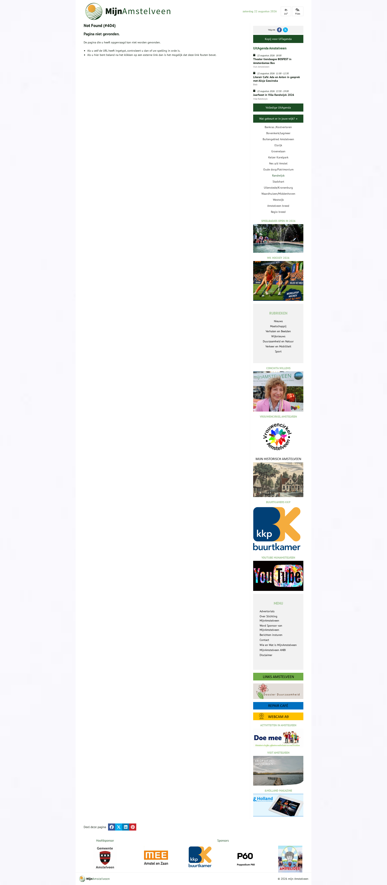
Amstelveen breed (278, 206)
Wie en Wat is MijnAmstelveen (278, 645)
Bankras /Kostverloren (278, 127)
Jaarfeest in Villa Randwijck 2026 (273, 95)
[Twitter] (285, 29)
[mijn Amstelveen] (130, 11)
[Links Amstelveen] (278, 676)
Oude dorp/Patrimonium (278, 169)
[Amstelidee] (290, 859)
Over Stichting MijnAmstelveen (269, 618)
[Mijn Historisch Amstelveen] (278, 477)
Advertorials (267, 611)
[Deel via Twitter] (118, 827)
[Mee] (156, 858)
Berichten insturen (271, 635)
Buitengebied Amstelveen (278, 139)
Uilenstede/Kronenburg (278, 187)
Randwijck (278, 175)
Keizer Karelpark (278, 157)
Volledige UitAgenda (278, 107)
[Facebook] (279, 29)
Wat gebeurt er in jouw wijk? (277, 118)
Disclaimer (266, 655)
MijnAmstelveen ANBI (273, 650)
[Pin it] (132, 827)
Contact (264, 640)
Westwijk (278, 200)
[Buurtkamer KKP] (200, 857)
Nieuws (278, 321)
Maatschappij (278, 326)
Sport (278, 351)
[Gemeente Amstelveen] (105, 858)
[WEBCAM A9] (278, 716)
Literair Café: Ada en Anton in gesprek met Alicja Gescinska (276, 79)
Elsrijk (278, 145)
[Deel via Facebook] (111, 827)
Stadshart (278, 181)
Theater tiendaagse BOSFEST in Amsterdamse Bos (272, 61)
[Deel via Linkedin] (125, 827)
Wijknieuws (278, 336)
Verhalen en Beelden (278, 331)
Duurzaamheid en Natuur (278, 341)
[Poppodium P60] (245, 858)
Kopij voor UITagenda (278, 39)
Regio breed (278, 212)
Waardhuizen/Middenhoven (278, 193)
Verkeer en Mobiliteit (278, 346)
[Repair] (278, 705)
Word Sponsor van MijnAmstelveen (271, 628)
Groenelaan (278, 151)
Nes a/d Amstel (278, 163)
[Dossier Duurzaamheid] (278, 691)
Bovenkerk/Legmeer (278, 133)
